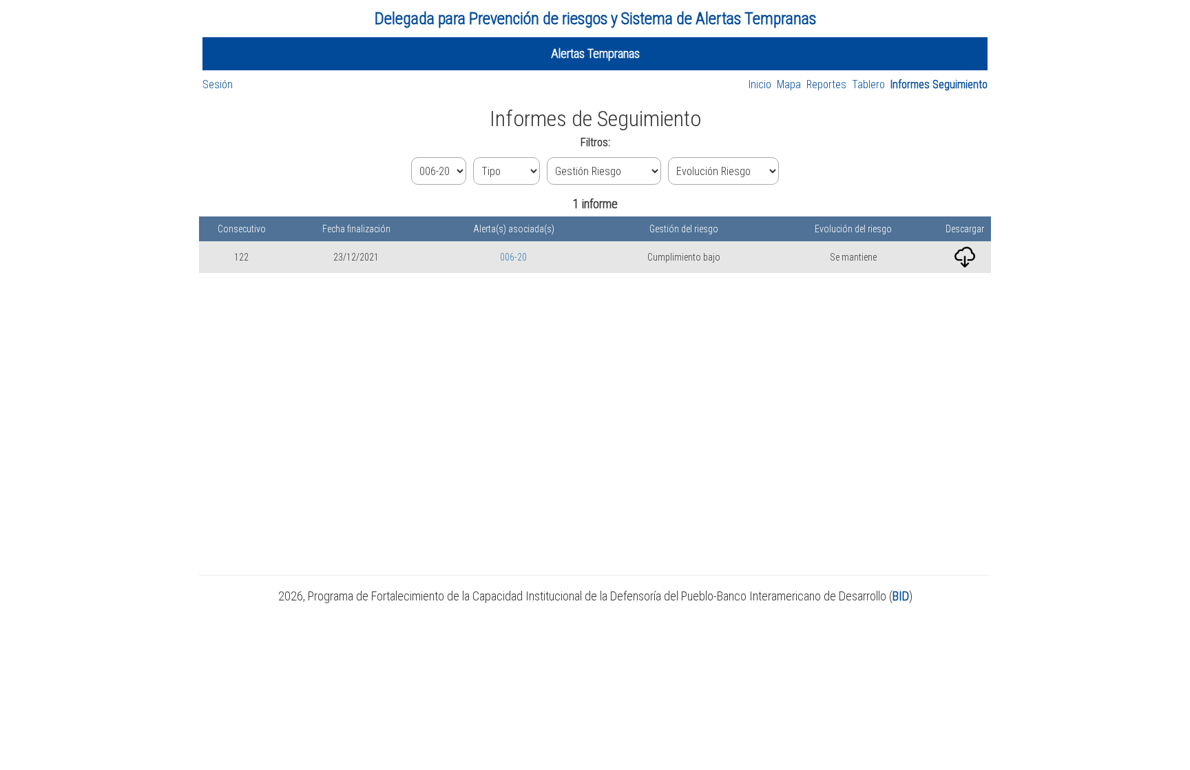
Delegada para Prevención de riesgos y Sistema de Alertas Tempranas (595, 18)
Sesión (217, 84)
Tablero (868, 84)
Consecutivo (242, 228)
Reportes (826, 84)
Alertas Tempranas (595, 53)
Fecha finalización (356, 228)
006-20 (513, 257)
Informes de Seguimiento (595, 118)
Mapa (789, 84)
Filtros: (595, 142)
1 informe (595, 203)
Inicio (760, 84)
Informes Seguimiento (939, 84)
